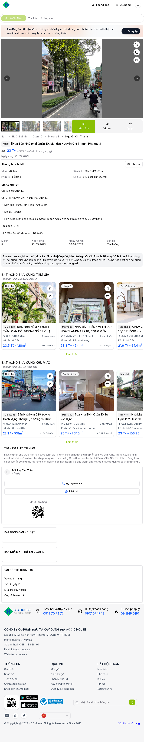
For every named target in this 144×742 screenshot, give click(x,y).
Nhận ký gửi (57, 673)
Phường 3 (53, 136)
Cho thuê (102, 673)
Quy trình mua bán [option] (14, 595)
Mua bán (102, 669)
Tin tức (101, 683)
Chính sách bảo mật (15, 683)
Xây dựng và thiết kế (62, 683)
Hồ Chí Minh (19, 136)
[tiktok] (15, 715)
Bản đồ (101, 678)
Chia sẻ (136, 164)
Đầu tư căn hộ (104, 688)
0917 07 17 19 (94, 613)
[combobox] (55, 716)
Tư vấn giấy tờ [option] (12, 584)
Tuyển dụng (11, 678)
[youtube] (7, 715)
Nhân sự (9, 673)
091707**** (74, 483)
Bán (3, 136)
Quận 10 (37, 136)
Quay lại (131, 31)
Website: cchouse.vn (16, 654)
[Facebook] (24, 715)
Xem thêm (72, 354)
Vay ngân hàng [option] (13, 578)
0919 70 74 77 (53, 613)
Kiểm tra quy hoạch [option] (15, 589)
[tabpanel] (72, 78)
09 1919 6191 (130, 613)
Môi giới (55, 669)
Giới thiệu (9, 669)
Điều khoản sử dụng (129, 723)
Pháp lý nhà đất (59, 678)
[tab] (83, 126)
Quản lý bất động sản (62, 688)
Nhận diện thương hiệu (16, 688)
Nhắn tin (74, 491)
